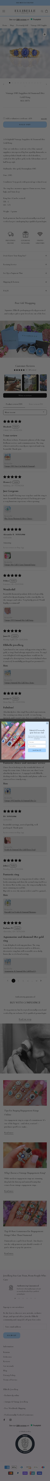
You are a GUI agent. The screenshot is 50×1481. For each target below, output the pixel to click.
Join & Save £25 (37, 750)
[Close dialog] (47, 723)
